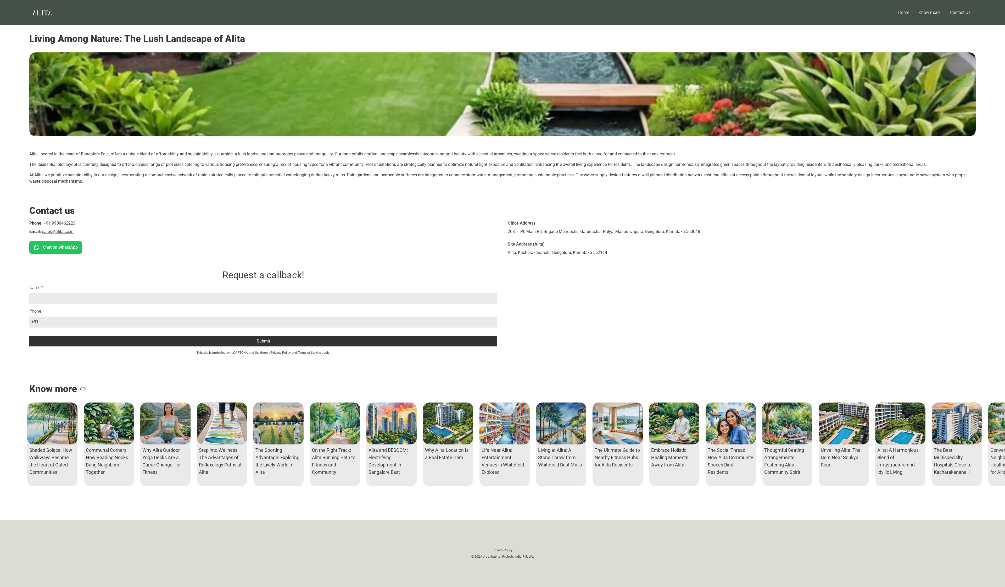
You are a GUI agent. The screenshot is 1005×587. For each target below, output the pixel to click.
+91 (34, 321)
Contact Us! (961, 12)
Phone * (36, 311)
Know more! (930, 12)
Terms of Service (309, 353)
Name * (36, 287)
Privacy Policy (281, 353)
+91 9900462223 (59, 223)
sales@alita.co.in (58, 231)
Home (903, 12)
